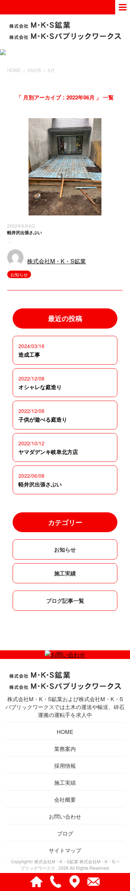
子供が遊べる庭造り (42, 419)
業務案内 (65, 748)
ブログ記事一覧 (65, 601)
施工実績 (65, 573)
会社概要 (65, 799)
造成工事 (29, 354)
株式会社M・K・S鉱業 (56, 261)
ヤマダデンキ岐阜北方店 (48, 452)
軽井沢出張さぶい (24, 232)
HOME (65, 731)
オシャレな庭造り (40, 387)
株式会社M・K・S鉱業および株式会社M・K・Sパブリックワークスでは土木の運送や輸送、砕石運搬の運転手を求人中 (65, 706)
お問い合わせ (65, 816)
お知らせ (19, 274)
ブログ (65, 833)
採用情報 (65, 765)
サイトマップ (65, 850)
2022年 (34, 70)
